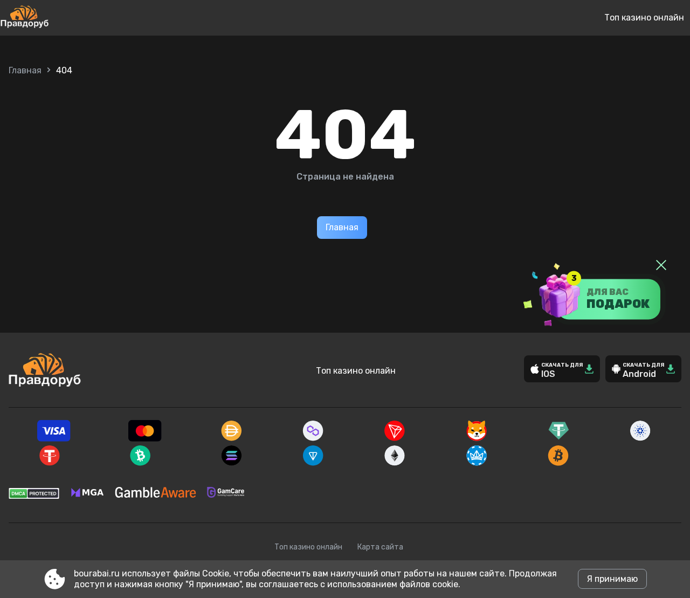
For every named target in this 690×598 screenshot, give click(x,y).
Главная (25, 70)
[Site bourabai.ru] (60, 18)
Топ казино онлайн (644, 17)
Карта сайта (380, 547)
